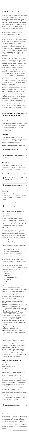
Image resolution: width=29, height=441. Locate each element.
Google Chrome (8, 271)
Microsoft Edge (8, 279)
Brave (5, 281)
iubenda (20, 419)
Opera (5, 283)
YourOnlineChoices (19, 308)
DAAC (21, 311)
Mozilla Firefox (7, 273)
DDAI (8, 313)
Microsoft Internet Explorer (11, 277)
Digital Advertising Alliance (9, 311)
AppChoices (5, 330)
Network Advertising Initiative (16, 310)
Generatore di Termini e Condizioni (10, 419)
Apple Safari (7, 275)
